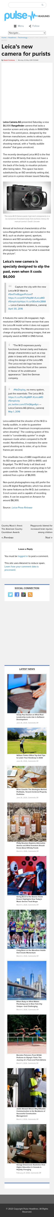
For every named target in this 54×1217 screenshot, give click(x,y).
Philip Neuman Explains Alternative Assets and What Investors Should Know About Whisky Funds (30, 845)
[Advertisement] (27, 91)
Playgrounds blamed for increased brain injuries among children (41, 529)
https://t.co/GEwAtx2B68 (33, 301)
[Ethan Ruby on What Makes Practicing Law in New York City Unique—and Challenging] (27, 980)
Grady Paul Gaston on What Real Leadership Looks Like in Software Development (30, 717)
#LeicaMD (39, 297)
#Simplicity (14, 301)
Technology (22, 37)
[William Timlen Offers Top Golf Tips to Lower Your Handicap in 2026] (27, 740)
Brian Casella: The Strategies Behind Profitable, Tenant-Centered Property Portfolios (31, 791)
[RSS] (30, 594)
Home (4, 37)
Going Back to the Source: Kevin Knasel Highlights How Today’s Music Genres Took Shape (29, 899)
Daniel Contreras (9, 60)
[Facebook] (16, 594)
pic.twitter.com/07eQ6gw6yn (23, 404)
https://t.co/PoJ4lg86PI (20, 397)
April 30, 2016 (15, 308)
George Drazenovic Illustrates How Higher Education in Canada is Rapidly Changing (30, 1167)
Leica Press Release (22, 507)
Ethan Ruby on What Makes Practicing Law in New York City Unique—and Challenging (29, 1004)
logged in (23, 556)
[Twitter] (10, 594)
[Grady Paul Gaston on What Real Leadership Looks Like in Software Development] (27, 693)
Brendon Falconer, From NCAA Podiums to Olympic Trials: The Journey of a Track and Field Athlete (31, 1057)
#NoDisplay (19, 389)
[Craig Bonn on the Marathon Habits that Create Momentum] (27, 929)
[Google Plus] (23, 594)
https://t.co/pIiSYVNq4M (21, 297)
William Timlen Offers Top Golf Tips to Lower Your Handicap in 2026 (30, 756)
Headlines (12, 37)
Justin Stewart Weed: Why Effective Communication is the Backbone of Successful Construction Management (31, 1112)
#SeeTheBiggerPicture (20, 294)
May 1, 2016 (14, 411)
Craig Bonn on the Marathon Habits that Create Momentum (31, 951)
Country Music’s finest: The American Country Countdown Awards (12, 529)
